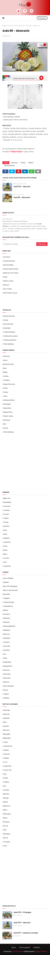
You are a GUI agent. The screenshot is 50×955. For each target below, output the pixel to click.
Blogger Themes (41, 951)
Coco (5, 762)
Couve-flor (7, 770)
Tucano (6, 558)
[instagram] (31, 11)
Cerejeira (6, 598)
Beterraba (7, 738)
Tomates (6, 842)
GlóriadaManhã (9, 626)
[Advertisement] (26, 301)
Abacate (6, 710)
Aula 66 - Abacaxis (22, 197)
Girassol (6, 622)
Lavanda (6, 646)
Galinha (6, 526)
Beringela (6, 734)
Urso (5, 562)
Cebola (6, 750)
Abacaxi (14, 163)
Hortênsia (6, 638)
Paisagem (7, 404)
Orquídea (6, 674)
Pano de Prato (19, 26)
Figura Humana (9, 384)
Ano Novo (6, 257)
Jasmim (6, 642)
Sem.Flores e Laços (10, 293)
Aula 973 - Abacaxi (22, 186)
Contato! (36, 947)
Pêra (4, 830)
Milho (5, 810)
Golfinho (6, 538)
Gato (5, 534)
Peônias (6, 682)
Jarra (5, 396)
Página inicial (7, 26)
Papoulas (6, 678)
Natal (5, 277)
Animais (6, 356)
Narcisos (6, 670)
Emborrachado (9, 316)
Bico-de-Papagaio (10, 586)
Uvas (5, 846)
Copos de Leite (8, 602)
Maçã (5, 802)
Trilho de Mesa (8, 344)
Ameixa (6, 726)
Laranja (6, 790)
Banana (6, 730)
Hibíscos (6, 634)
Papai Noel (7, 408)
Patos (5, 550)
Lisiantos (6, 650)
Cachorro (6, 506)
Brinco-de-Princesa (10, 590)
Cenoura (6, 754)
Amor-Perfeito (8, 578)
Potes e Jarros (8, 281)
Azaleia (6, 582)
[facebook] (25, 11)
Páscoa (6, 285)
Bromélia (6, 594)
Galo (5, 530)
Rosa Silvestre (8, 686)
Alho (5, 722)
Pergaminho (7, 412)
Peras (5, 818)
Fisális (5, 778)
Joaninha (7, 542)
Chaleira (6, 380)
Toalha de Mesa (9, 332)
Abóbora (6, 718)
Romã (5, 838)
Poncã (5, 826)
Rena (5, 554)
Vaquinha (7, 566)
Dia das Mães (8, 265)
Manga (6, 798)
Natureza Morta (9, 400)
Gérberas (6, 630)
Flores (5, 388)
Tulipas (6, 694)
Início (14, 947)
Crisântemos (8, 606)
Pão (4, 424)
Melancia (6, 806)
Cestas (6, 376)
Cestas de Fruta (9, 261)
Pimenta (6, 822)
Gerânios (6, 618)
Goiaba (6, 782)
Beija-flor (6, 498)
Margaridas (7, 666)
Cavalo (6, 514)
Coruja (5, 522)
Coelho (6, 518)
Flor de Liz (6, 614)
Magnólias (7, 662)
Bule (4, 368)
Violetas (6, 698)
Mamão (6, 794)
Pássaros (6, 420)
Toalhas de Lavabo (10, 336)
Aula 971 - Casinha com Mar (26, 933)
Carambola (7, 746)
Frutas (23, 163)
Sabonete (6, 328)
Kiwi (4, 786)
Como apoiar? (24, 947)
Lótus (5, 658)
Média (31, 163)
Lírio (4, 654)
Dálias (5, 610)
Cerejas (6, 758)
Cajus (5, 742)
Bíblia (5, 372)
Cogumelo (7, 766)
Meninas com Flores (10, 273)
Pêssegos (6, 834)
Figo (4, 774)
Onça (5, 546)
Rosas (5, 428)
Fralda (5, 320)
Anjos (5, 360)
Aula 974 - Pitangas (22, 912)
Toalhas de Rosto (9, 340)
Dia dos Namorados (10, 269)
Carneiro (6, 510)
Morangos (7, 814)
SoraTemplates (17, 951)
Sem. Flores (7, 289)
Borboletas (7, 502)
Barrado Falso (8, 364)
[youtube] (18, 11)
